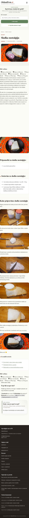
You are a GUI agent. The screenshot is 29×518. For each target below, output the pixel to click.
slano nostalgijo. (23, 330)
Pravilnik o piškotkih (5, 464)
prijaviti (22, 410)
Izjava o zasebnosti (5, 466)
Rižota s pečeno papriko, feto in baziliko (9, 482)
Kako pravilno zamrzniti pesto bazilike (9, 477)
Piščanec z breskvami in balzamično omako (10, 480)
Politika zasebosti (5, 458)
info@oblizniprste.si (5, 436)
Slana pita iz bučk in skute (13, 509)
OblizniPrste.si (4, 431)
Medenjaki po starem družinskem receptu (13, 367)
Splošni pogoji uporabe (6, 455)
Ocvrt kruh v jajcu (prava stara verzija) (12, 362)
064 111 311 (4, 437)
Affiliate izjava (4, 469)
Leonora (3, 41)
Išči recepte (4, 14)
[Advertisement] (14, 120)
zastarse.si (3, 444)
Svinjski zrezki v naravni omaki (12, 497)
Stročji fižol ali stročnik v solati (7, 485)
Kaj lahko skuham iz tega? (14, 25)
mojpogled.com (4, 447)
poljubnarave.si (4, 450)
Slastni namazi (8, 31)
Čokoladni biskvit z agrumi (9, 365)
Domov (2, 31)
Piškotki (3, 461)
